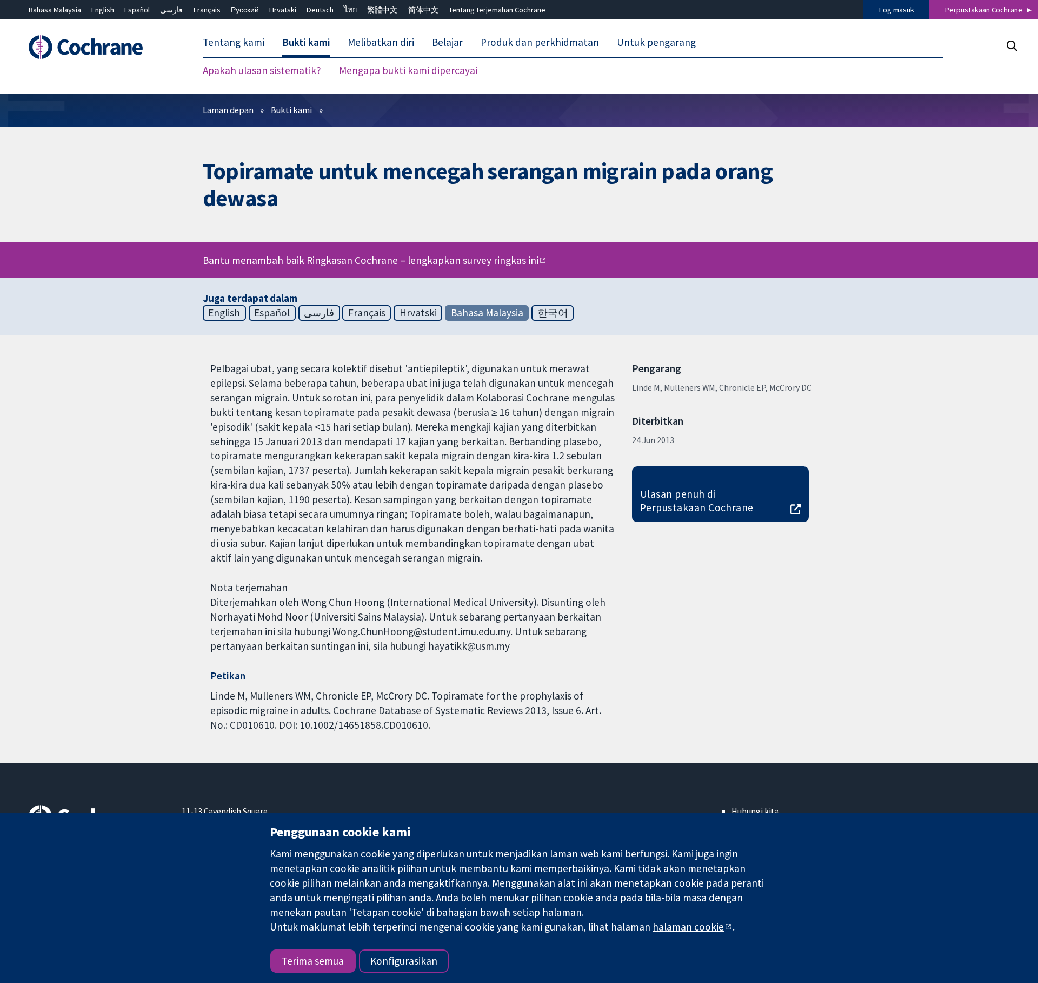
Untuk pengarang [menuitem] (656, 42)
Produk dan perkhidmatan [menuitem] (540, 42)
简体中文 (423, 10)
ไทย (350, 10)
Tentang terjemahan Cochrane (497, 10)
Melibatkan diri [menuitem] (381, 42)
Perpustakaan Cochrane (983, 10)
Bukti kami (291, 109)
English (102, 10)
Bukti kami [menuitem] (306, 42)
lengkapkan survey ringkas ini (473, 260)
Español (137, 10)
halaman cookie (688, 926)
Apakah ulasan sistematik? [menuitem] (262, 70)
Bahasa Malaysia (55, 10)
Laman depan (228, 109)
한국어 (552, 312)
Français (207, 10)
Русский (245, 10)
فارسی (171, 10)
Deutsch (320, 10)
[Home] (98, 47)
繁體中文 (382, 10)
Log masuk (896, 10)
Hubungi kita (755, 811)
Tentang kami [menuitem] (233, 42)
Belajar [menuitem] (447, 42)
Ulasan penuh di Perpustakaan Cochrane (697, 500)
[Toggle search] (1012, 46)
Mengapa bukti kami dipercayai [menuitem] (408, 70)
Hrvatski (282, 10)
